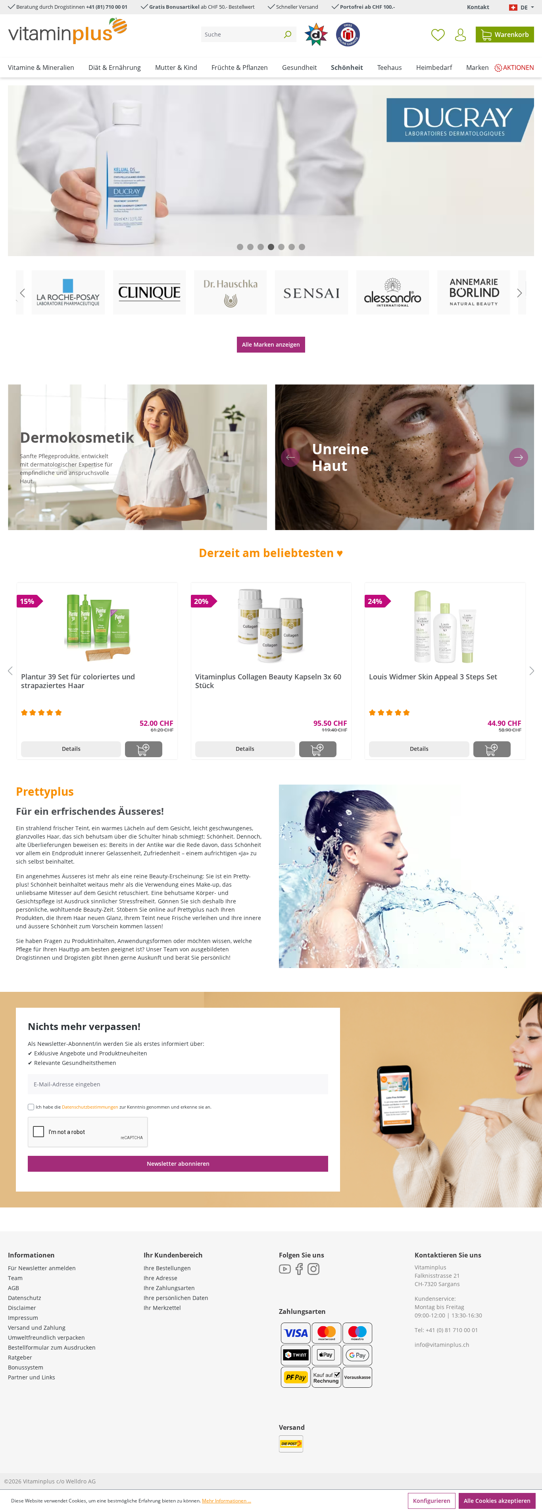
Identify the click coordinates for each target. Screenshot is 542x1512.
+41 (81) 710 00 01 (106, 6)
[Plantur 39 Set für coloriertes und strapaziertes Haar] (97, 626)
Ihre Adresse (160, 1278)
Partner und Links (31, 1377)
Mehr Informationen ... (226, 1500)
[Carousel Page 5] (281, 247)
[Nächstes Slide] (519, 292)
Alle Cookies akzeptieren (497, 1500)
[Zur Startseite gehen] (67, 30)
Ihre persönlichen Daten (176, 1298)
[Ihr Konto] (460, 34)
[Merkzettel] (438, 34)
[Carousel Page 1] (240, 247)
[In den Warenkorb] (143, 749)
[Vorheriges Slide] (22, 292)
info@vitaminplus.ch (442, 1344)
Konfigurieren (431, 1500)
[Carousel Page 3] (261, 247)
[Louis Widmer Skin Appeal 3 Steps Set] (445, 626)
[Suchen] (287, 34)
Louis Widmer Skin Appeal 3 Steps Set (433, 676)
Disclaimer (22, 1307)
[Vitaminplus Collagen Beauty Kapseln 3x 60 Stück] (271, 626)
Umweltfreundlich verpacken (46, 1337)
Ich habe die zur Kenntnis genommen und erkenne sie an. (123, 1107)
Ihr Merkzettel (162, 1307)
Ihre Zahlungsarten (169, 1288)
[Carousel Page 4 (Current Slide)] (271, 247)
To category (74, 272)
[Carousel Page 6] (291, 247)
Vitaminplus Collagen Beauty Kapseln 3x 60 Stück (268, 681)
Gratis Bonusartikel (174, 6)
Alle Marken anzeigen (271, 344)
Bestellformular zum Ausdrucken (52, 1347)
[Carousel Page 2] (250, 247)
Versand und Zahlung (36, 1327)
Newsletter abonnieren (178, 1163)
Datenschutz (24, 1298)
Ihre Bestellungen (167, 1268)
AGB (13, 1288)
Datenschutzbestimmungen (90, 1107)
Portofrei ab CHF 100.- (367, 6)
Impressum (23, 1317)
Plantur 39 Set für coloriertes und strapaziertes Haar (78, 681)
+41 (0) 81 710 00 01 (452, 1330)
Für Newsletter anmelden (42, 1268)
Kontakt (478, 7)
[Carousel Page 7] (302, 247)
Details (71, 748)
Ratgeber (20, 1357)
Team (15, 1278)
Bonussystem (25, 1367)
